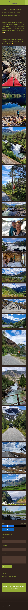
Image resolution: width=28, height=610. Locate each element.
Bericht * (4, 553)
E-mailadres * (5, 545)
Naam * (3, 537)
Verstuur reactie (7, 567)
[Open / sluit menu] (26, 2)
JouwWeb (14, 588)
